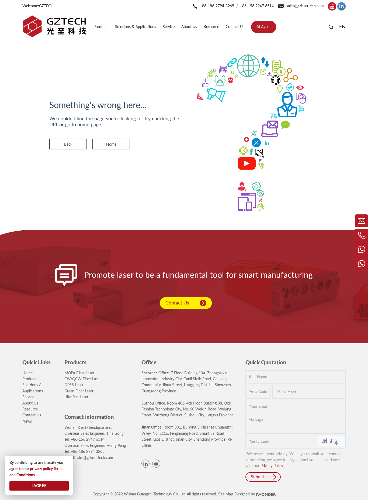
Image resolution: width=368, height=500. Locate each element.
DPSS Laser (74, 385)
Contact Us (177, 303)
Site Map (225, 494)
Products (29, 379)
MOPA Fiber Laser (79, 373)
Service (28, 397)
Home (111, 144)
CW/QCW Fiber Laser (82, 379)
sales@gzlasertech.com (305, 6)
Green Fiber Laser (78, 391)
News (27, 421)
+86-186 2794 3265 (88, 452)
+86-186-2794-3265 (217, 6)
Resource (30, 409)
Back (68, 144)
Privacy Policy (272, 466)
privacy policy (41, 469)
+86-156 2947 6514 (257, 6)
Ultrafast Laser (76, 397)
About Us (30, 403)
